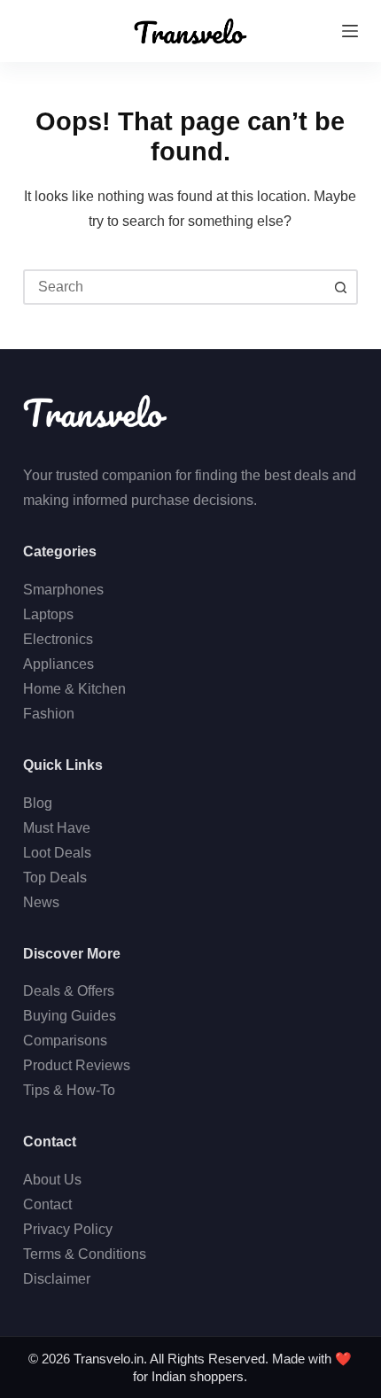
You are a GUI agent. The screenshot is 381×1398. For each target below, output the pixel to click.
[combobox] (174, 287)
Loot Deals (57, 852)
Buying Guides (69, 1015)
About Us (52, 1179)
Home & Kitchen (74, 688)
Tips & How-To (69, 1090)
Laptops (48, 614)
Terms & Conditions (84, 1254)
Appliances (58, 664)
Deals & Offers (68, 990)
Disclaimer (56, 1278)
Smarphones (63, 589)
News (41, 902)
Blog (37, 803)
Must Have (56, 827)
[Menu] (350, 31)
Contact (47, 1204)
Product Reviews (76, 1065)
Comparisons (65, 1040)
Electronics (58, 639)
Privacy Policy (68, 1229)
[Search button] (340, 287)
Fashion (48, 713)
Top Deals (55, 877)
